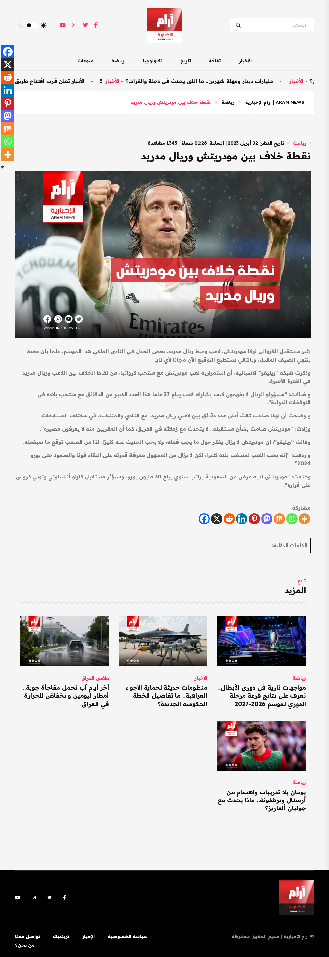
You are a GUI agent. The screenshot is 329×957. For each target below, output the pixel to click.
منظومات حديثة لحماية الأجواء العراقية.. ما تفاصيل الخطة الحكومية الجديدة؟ (166, 695)
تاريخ (185, 61)
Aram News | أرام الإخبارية (274, 102)
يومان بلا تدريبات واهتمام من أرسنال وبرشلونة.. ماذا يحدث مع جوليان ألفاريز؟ (262, 800)
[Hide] (2, 167)
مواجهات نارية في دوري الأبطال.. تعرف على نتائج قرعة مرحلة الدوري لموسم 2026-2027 (262, 695)
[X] (216, 518)
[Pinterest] (254, 518)
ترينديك (61, 936)
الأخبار (245, 61)
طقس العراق (95, 678)
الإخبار (88, 936)
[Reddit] (229, 518)
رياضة (118, 61)
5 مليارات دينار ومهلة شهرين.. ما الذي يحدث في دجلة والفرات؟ (212, 81)
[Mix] (279, 518)
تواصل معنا (27, 936)
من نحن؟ (25, 945)
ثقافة (215, 61)
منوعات (85, 61)
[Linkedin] (241, 518)
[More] (304, 518)
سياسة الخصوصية (127, 936)
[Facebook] (204, 518)
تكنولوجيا (152, 61)
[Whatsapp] (292, 518)
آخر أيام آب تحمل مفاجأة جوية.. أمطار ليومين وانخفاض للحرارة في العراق (66, 695)
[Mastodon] (266, 518)
